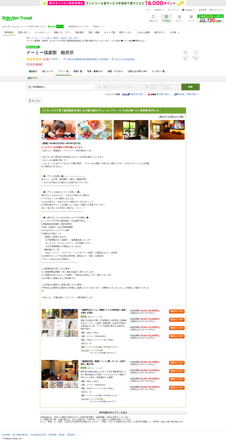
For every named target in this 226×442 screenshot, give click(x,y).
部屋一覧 (78, 71)
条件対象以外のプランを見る (113, 412)
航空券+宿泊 (137, 94)
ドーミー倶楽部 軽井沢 (50, 52)
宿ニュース (47, 71)
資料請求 (71, 435)
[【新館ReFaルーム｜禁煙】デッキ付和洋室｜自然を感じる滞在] (59, 319)
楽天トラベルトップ (34, 38)
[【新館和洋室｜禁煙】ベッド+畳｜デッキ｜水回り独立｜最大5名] (59, 370)
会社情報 (6, 435)
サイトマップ (173, 10)
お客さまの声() (137, 71)
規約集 (62, 435)
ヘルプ (148, 10)
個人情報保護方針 (20, 435)
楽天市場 (202, 10)
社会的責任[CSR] (38, 435)
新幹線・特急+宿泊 (187, 94)
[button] (76, 319)
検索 (190, 87)
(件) (54, 59)
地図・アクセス (115, 71)
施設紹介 (33, 71)
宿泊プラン (33, 78)
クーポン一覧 (158, 71)
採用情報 (52, 435)
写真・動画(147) (95, 71)
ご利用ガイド (159, 10)
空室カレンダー (176, 311)
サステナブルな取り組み (124, 59)
